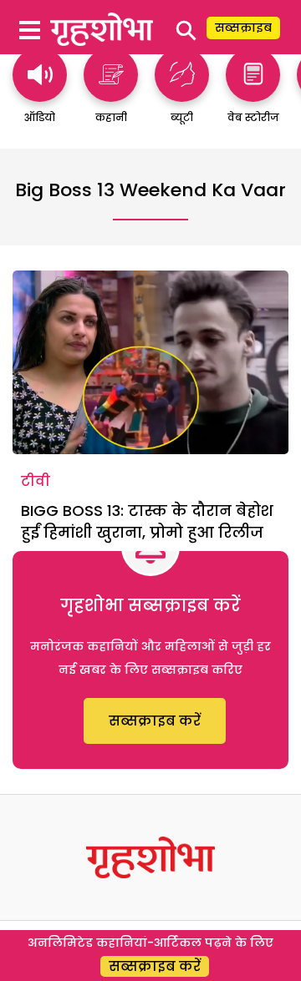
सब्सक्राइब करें (155, 721)
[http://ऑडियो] (40, 94)
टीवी (35, 481)
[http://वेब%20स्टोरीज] (253, 94)
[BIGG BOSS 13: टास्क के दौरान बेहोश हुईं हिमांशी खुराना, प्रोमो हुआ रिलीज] (150, 362)
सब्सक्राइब (243, 27)
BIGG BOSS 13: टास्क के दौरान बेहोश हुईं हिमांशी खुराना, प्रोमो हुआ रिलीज (147, 521)
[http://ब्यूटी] (182, 94)
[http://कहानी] (111, 94)
